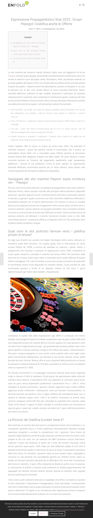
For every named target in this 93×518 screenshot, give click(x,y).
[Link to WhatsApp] (80, 5)
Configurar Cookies (56, 513)
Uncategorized (49, 29)
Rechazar (43, 513)
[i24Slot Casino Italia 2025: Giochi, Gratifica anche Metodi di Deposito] (2, 259)
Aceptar (33, 513)
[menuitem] (66, 5)
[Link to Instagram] (83, 5)
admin (62, 29)
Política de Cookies (61, 510)
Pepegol (11, 76)
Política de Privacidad (76, 510)
